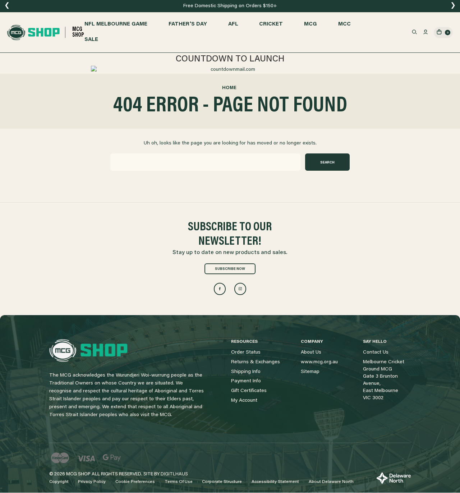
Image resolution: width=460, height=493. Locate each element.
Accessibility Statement (275, 482)
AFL (233, 24)
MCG (310, 24)
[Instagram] (240, 289)
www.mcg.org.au (319, 362)
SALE (91, 39)
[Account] (425, 32)
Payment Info (246, 381)
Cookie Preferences (135, 482)
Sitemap (310, 371)
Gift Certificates (249, 390)
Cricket (271, 24)
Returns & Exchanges (255, 362)
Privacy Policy (92, 482)
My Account (244, 400)
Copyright (59, 482)
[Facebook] (220, 289)
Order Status (246, 352)
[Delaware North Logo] (393, 478)
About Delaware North (331, 482)
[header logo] (88, 350)
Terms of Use (179, 482)
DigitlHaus (174, 474)
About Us (311, 352)
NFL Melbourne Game (115, 24)
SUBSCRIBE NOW (230, 269)
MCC (344, 24)
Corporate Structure (222, 482)
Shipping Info (246, 371)
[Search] (414, 32)
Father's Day (188, 24)
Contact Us (375, 352)
